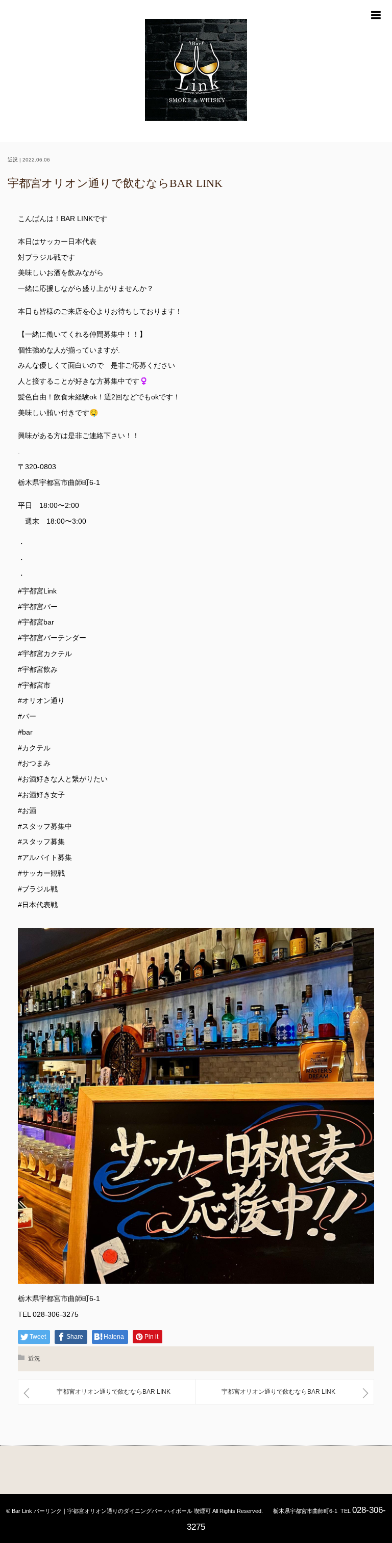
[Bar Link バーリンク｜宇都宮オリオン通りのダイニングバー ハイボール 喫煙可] (196, 71)
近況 (13, 160)
